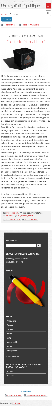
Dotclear (16, 403)
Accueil (4, 14)
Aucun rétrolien (31, 219)
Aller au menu (25, 1)
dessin (30, 216)
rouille (9, 346)
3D (19, 216)
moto (9, 338)
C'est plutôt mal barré (26, 42)
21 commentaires (13, 219)
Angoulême (11, 321)
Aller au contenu (17, 1)
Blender (24, 216)
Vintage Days (12, 351)
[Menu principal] (48, 5)
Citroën (10, 329)
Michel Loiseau (12, 213)
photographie (12, 342)
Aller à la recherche (34, 1)
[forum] (26, 291)
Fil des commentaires (30, 25)
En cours (9, 216)
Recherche (11, 241)
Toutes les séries (12, 356)
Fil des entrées (9, 25)
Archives (10, 376)
